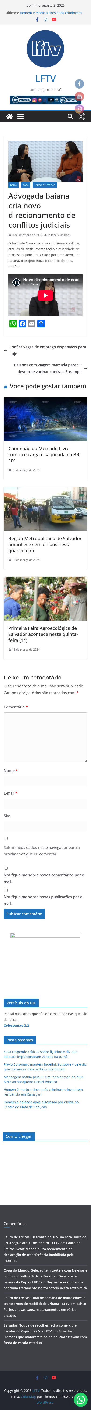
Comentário (16, 707)
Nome (11, 770)
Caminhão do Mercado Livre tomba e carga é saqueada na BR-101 (44, 454)
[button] (81, 1400)
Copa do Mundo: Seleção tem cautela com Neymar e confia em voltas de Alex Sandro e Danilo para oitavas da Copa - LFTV (45, 1276)
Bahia (13, 185)
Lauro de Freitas (45, 185)
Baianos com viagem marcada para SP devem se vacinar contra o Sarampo (48, 368)
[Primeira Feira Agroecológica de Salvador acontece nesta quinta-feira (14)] (45, 580)
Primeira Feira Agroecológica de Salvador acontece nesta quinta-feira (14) (43, 634)
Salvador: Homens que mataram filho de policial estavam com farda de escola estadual (45, 1337)
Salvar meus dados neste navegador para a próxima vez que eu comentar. (42, 851)
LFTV (45, 78)
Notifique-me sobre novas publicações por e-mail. (44, 900)
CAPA (25, 185)
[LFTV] (9, 116)
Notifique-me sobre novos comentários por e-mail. (44, 878)
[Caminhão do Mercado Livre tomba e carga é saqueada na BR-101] (45, 400)
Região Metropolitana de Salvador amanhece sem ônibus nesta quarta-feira (45, 544)
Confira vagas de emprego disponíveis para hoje (47, 350)
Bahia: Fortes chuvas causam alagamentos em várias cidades (45, 1309)
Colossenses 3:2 (16, 1025)
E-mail (11, 793)
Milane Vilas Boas (59, 235)
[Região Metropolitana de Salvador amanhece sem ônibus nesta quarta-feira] (45, 490)
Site (7, 815)
